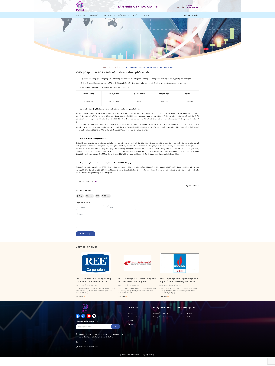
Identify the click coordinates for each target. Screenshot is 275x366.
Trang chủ (81, 15)
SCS (97, 196)
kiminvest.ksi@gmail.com (88, 347)
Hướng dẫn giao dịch (160, 313)
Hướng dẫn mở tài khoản (162, 317)
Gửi (115, 327)
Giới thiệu (94, 15)
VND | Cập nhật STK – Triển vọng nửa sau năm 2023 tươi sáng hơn (137, 280)
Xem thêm (79, 296)
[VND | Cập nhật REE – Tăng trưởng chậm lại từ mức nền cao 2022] (95, 263)
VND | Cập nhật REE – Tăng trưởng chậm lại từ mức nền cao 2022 (93, 280)
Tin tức (134, 15)
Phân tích (108, 15)
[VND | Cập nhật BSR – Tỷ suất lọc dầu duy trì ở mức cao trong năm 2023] (179, 263)
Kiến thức (122, 15)
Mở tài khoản (191, 15)
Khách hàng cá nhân (184, 313)
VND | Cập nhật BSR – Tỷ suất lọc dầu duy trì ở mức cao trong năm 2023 (179, 280)
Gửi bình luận (85, 234)
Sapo (153, 355)
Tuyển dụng (132, 320)
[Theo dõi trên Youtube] (89, 316)
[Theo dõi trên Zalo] (83, 316)
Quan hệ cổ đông (134, 317)
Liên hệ (146, 15)
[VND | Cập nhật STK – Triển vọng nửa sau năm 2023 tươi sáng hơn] (137, 263)
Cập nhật (89, 196)
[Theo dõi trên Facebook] (78, 316)
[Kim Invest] (137, 32)
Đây (95, 181)
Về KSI (130, 313)
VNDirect (106, 196)
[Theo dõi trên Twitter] (94, 316)
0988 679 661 (192, 7)
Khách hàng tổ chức (184, 317)
